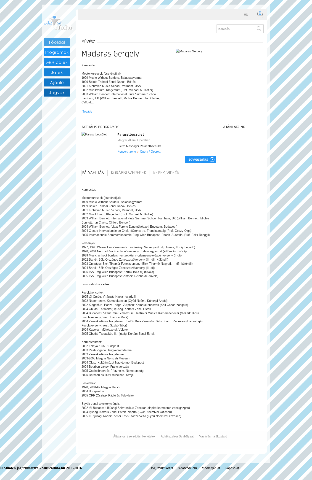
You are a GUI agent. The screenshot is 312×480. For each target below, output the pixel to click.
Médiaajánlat (210, 468)
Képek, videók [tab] (166, 172)
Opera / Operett (150, 151)
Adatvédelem (187, 468)
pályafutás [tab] (93, 172)
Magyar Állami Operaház (133, 140)
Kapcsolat (232, 468)
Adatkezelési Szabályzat (177, 436)
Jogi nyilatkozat (162, 468)
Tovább (87, 111)
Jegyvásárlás (198, 159)
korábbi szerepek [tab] (128, 172)
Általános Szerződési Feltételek (134, 436)
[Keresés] (259, 28)
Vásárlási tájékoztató (213, 436)
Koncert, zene (126, 151)
